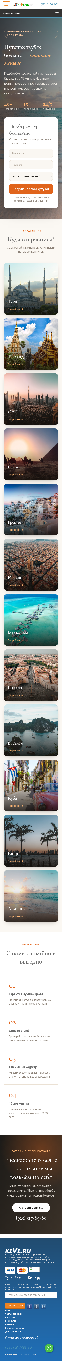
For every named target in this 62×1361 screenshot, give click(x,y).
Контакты (10, 1324)
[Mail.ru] (43, 1306)
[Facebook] (29, 1306)
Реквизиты (10, 1320)
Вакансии (10, 1317)
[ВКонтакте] (36, 1306)
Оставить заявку (31, 1208)
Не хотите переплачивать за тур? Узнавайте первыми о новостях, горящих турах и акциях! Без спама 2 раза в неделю (30, 1287)
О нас (8, 1310)
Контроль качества (14, 1327)
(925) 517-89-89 (50, 4)
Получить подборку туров (31, 189)
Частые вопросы (13, 1313)
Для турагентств (13, 1331)
